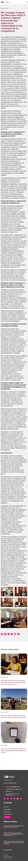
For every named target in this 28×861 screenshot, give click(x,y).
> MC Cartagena (7, 809)
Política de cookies (8, 858)
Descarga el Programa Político (10, 782)
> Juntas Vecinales (8, 814)
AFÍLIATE (7, 817)
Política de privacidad (8, 856)
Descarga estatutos (8, 849)
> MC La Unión (7, 811)
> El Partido (6, 807)
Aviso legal (6, 855)
